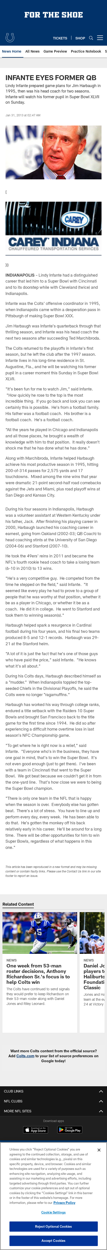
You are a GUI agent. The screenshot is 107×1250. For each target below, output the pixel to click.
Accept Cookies (54, 1241)
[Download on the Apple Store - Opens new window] (35, 1130)
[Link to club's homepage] (10, 36)
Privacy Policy (64, 1203)
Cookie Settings (53, 1212)
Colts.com (25, 1056)
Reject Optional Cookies (53, 1226)
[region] (53, 1196)
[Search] (91, 37)
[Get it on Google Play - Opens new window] (70, 1132)
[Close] (99, 1150)
